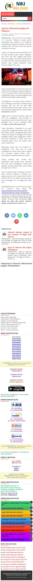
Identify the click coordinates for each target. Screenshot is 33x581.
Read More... (5, 244)
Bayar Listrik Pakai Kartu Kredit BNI (12, 516)
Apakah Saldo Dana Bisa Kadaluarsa (12, 508)
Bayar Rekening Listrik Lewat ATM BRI (13, 523)
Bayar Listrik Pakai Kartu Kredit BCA (12, 512)
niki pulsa (4, 35)
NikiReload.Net (10, 35)
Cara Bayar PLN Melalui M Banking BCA (14, 564)
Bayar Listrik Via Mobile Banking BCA (13, 530)
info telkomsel (26, 34)
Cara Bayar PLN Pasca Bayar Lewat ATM (14, 519)
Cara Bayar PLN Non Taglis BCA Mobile (14, 567)
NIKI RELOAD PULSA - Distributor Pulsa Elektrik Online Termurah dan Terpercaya (18, 574)
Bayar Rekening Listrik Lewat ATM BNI (13, 527)
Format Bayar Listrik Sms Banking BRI (13, 539)
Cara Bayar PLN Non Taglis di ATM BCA (14, 569)
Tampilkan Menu (8, 14)
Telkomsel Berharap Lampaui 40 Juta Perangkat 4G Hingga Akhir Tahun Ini (19, 234)
